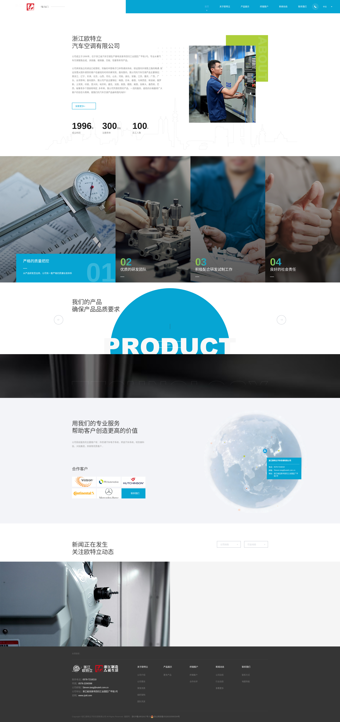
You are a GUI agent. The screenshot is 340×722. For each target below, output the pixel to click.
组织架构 (141, 695)
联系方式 (246, 675)
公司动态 (229, 544)
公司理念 (141, 681)
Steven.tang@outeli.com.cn (96, 687)
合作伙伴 (194, 681)
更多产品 (167, 675)
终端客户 (264, 6)
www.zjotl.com (85, 695)
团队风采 (141, 701)
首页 (207, 6)
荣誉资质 (141, 688)
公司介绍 (141, 675)
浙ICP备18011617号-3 (141, 716)
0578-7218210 (89, 679)
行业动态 (256, 544)
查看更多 (220, 688)
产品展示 (245, 6)
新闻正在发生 (90, 544)
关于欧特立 (225, 6)
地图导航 (246, 681)
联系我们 (302, 6)
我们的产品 (87, 302)
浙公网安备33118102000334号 (166, 716)
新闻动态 (283, 6)
